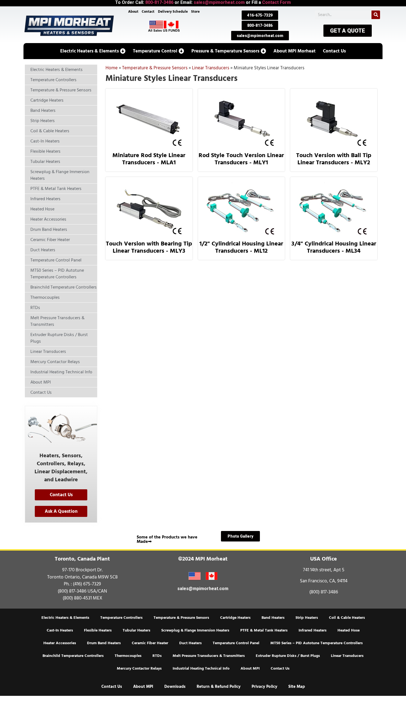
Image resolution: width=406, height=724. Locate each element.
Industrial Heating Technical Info (201, 668)
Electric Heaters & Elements (65, 618)
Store (195, 12)
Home (112, 68)
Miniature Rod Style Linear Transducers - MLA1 (148, 158)
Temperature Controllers (121, 618)
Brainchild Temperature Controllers (73, 656)
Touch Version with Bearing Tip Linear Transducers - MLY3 (149, 247)
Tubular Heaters (136, 630)
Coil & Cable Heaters (347, 618)
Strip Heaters (307, 618)
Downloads (175, 686)
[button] (93, 51)
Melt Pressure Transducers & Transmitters (209, 656)
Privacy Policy (264, 686)
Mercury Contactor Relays (139, 668)
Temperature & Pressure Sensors (155, 68)
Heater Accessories (59, 643)
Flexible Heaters (98, 630)
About (133, 12)
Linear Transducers (210, 68)
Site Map (296, 686)
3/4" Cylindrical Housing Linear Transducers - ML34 (333, 247)
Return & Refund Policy (219, 686)
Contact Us (280, 668)
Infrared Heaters (312, 630)
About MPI (250, 668)
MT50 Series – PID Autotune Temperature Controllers (316, 643)
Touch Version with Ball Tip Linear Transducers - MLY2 (333, 158)
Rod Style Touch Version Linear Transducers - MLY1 (241, 158)
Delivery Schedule (173, 12)
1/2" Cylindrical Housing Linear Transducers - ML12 (241, 247)
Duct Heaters (190, 643)
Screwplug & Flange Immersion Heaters (195, 630)
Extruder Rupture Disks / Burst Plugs (288, 656)
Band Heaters (273, 618)
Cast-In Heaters (60, 630)
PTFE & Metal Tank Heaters (264, 630)
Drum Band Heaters (104, 643)
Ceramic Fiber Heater (150, 643)
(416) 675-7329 (87, 584)
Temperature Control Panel (236, 643)
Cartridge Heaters (235, 618)
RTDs (157, 656)
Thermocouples (128, 656)
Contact (148, 12)
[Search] (375, 14)
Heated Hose (349, 630)
